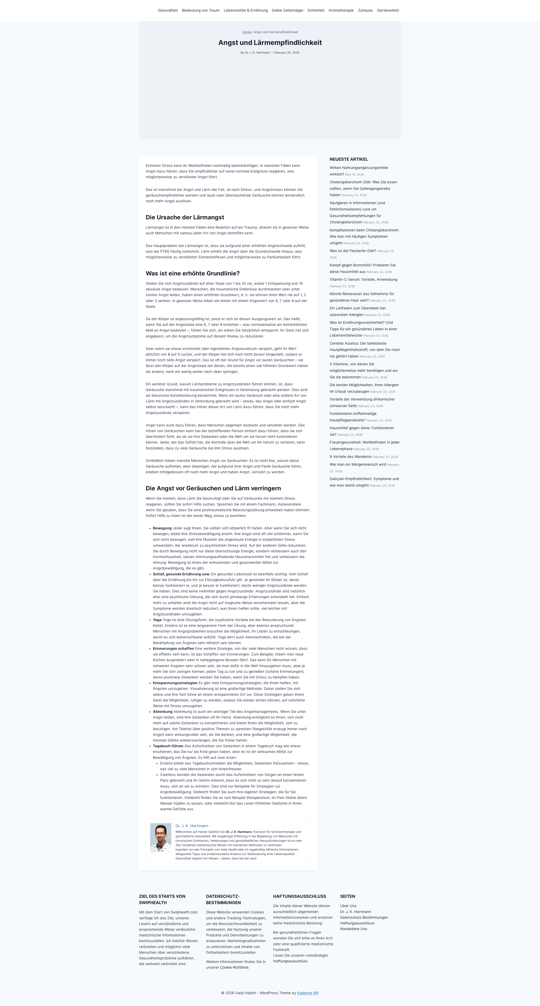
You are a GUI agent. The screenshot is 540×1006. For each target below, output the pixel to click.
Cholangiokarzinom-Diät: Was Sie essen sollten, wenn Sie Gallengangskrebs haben (363, 188)
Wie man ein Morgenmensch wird (358, 464)
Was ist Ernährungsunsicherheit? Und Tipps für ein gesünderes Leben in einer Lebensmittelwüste (363, 328)
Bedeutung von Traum (201, 10)
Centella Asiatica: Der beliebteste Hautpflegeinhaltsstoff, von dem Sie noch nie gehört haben (365, 349)
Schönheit (316, 10)
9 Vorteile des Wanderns (351, 456)
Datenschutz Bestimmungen (364, 917)
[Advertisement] (270, 109)
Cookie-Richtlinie (234, 967)
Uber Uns (348, 906)
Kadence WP (308, 993)
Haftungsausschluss (290, 961)
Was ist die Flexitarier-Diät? (353, 251)
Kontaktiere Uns (353, 929)
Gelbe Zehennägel (287, 10)
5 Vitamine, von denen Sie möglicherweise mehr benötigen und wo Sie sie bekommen (364, 370)
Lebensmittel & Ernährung (246, 10)
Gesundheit (168, 10)
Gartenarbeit (388, 10)
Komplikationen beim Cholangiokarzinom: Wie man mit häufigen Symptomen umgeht (364, 236)
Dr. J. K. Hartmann (257, 52)
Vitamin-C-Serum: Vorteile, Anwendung (363, 279)
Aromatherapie (341, 10)
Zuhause (365, 10)
